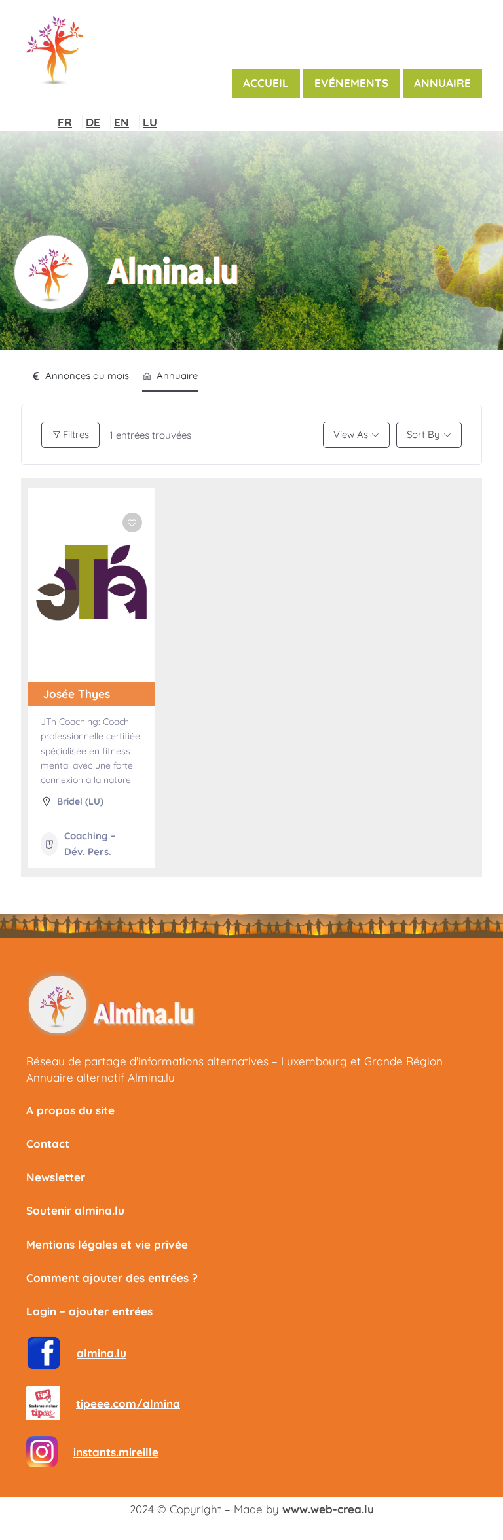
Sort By (423, 434)
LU (150, 122)
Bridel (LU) (80, 801)
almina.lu (101, 1353)
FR (65, 122)
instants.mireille (115, 1452)
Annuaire (177, 375)
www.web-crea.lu (328, 1509)
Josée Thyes (76, 694)
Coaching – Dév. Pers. (90, 844)
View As (350, 434)
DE (93, 122)
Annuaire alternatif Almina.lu (100, 1077)
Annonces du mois (87, 375)
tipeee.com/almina (128, 1403)
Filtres (76, 434)
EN (121, 122)
